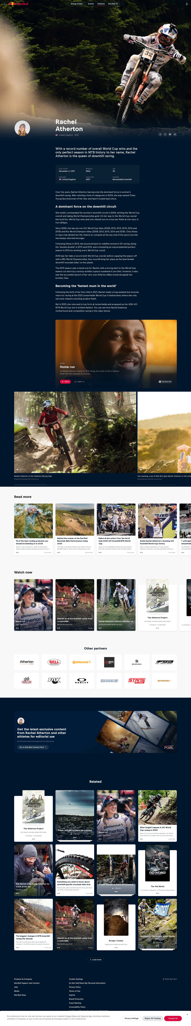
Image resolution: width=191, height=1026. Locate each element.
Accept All (173, 1018)
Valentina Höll (166, 381)
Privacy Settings (131, 1018)
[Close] (187, 1014)
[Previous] (2, 529)
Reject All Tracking (153, 1018)
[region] (95, 1018)
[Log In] (186, 3)
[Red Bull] (18, 4)
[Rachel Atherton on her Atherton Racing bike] (75, 432)
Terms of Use (86, 1016)
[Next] (188, 529)
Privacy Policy (71, 1016)
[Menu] (5, 4)
